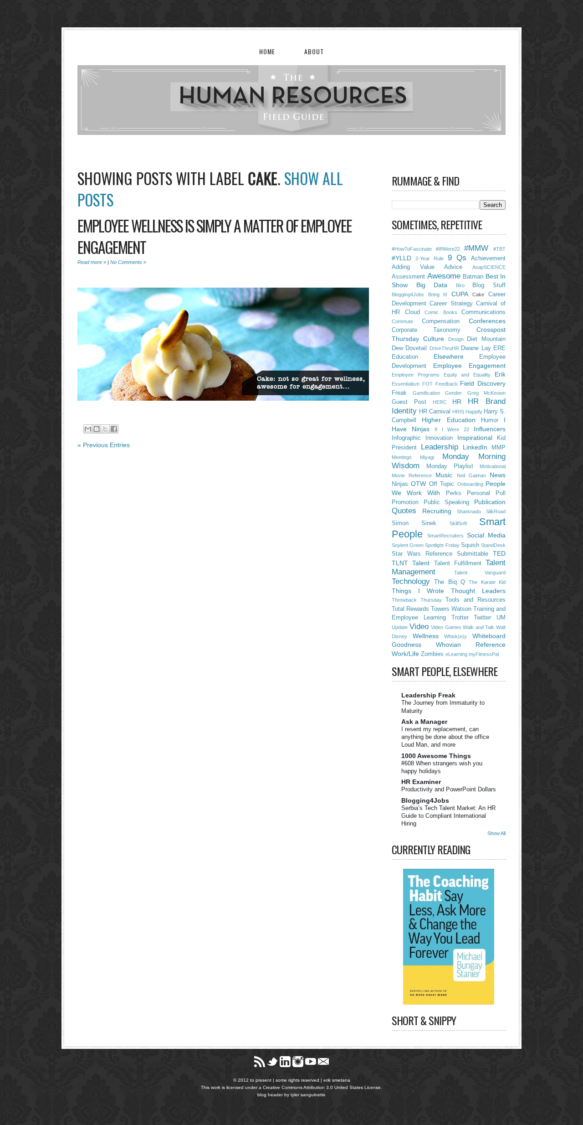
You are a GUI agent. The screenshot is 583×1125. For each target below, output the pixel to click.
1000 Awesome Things (436, 755)
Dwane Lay (476, 348)
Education (405, 357)
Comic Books (440, 312)
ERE (499, 348)
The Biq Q (449, 582)
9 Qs (457, 257)
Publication (490, 502)
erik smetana (336, 1080)
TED (499, 553)
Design (456, 339)
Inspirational (474, 437)
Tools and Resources (475, 600)
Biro (460, 285)
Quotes (404, 510)
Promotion (405, 502)
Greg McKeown (486, 393)
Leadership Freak (428, 695)
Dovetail (416, 348)
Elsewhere (449, 356)
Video (419, 626)
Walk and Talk (478, 627)
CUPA (459, 294)
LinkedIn (475, 447)
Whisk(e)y (455, 636)
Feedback (446, 384)
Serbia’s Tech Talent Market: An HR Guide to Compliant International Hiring (448, 816)
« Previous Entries (103, 445)
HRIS (458, 411)
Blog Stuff (489, 285)
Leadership (439, 447)
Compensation (441, 321)
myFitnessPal (484, 654)
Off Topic (441, 484)
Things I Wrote (418, 590)
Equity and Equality (467, 374)
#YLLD (401, 258)
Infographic (406, 438)
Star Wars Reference (422, 554)
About (314, 51)
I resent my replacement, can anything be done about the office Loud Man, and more (445, 737)
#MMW (476, 248)
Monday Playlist (449, 466)
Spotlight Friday (442, 545)
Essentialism (405, 384)
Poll (501, 493)
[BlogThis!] (96, 428)
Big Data (432, 285)
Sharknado (469, 511)
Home (267, 51)
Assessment (408, 277)
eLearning (456, 654)
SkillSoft (458, 523)
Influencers (490, 429)
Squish (470, 545)
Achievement (488, 258)
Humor (489, 420)
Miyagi (427, 457)
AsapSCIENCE (489, 267)
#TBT (499, 249)
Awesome (443, 276)
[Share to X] (105, 428)
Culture (433, 338)
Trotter (460, 617)
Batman (473, 277)
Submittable (472, 554)
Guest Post (409, 402)
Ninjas (400, 484)
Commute (402, 321)
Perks (453, 493)
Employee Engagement (469, 365)
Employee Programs (416, 374)
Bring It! (438, 294)
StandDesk (493, 545)
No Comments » (128, 262)
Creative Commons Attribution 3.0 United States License (322, 1087)
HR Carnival (434, 411)
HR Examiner (421, 781)
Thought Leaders (478, 590)
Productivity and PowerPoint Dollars (448, 789)
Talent (421, 563)
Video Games (446, 627)
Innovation (439, 438)
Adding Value (413, 267)
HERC (440, 402)
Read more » (91, 262)
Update (400, 627)
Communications (483, 312)
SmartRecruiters (445, 535)
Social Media (486, 535)
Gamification (426, 393)
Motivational (493, 466)
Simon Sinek (414, 523)
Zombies (432, 654)
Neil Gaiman (471, 475)
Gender (453, 393)
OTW (418, 483)
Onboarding (470, 484)
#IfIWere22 (448, 249)
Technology (411, 581)
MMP (498, 447)
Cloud (412, 312)
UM (501, 617)
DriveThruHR (444, 348)
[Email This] (87, 428)
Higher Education (448, 419)
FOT (427, 384)
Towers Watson (451, 609)
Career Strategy (451, 303)
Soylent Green (408, 545)
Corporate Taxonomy (426, 330)
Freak (399, 393)
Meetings (402, 457)
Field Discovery (483, 383)
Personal (478, 493)
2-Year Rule (429, 258)
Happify (473, 411)
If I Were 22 (452, 429)
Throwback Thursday (417, 600)
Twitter (482, 617)
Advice (453, 267)
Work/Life (405, 653)
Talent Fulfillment (457, 563)
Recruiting (436, 511)
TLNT (400, 563)
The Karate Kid (487, 582)
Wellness (426, 636)
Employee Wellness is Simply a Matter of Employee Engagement (214, 236)
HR (456, 401)
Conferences (487, 321)
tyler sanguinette (308, 1094)
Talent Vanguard (480, 572)
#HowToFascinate (412, 249)
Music (443, 475)
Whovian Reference (471, 644)
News (498, 475)
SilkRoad (496, 511)
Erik (500, 374)
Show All (496, 833)
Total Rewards (410, 609)
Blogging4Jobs (408, 294)
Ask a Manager (424, 721)
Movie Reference (412, 475)
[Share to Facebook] (113, 428)
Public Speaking (447, 502)
